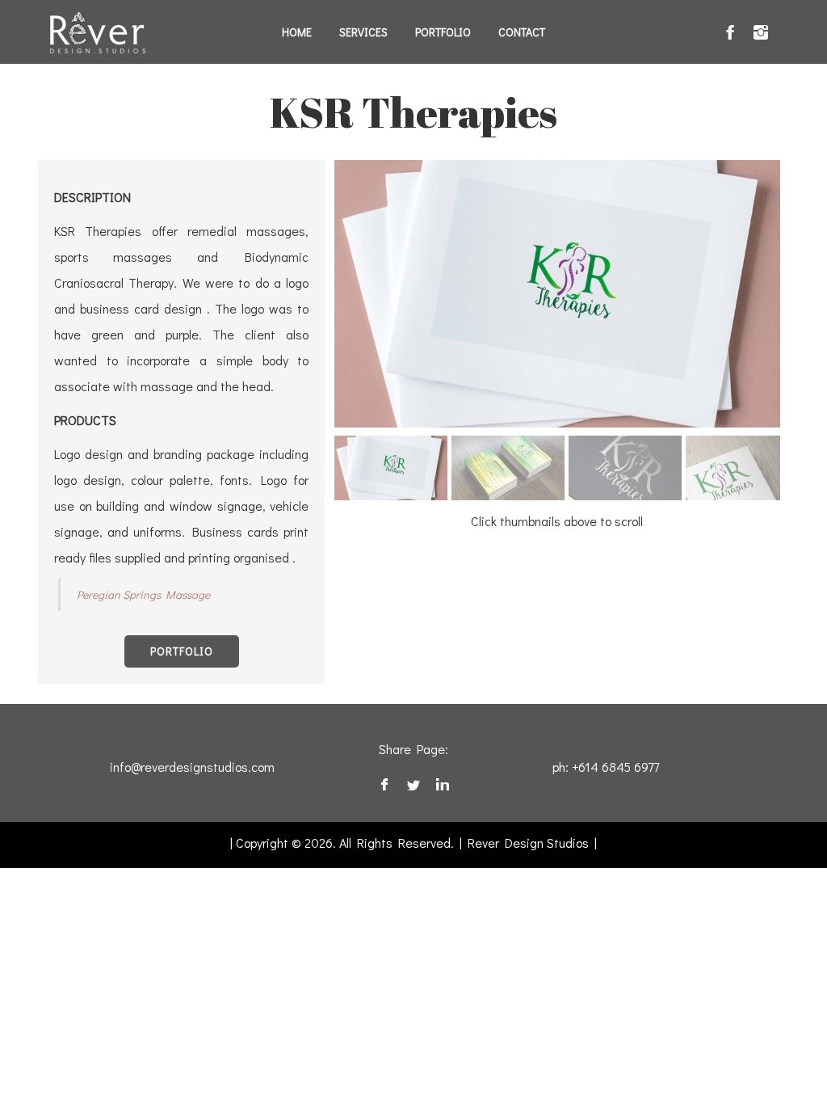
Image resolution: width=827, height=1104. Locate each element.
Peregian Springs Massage (143, 594)
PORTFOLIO (181, 651)
